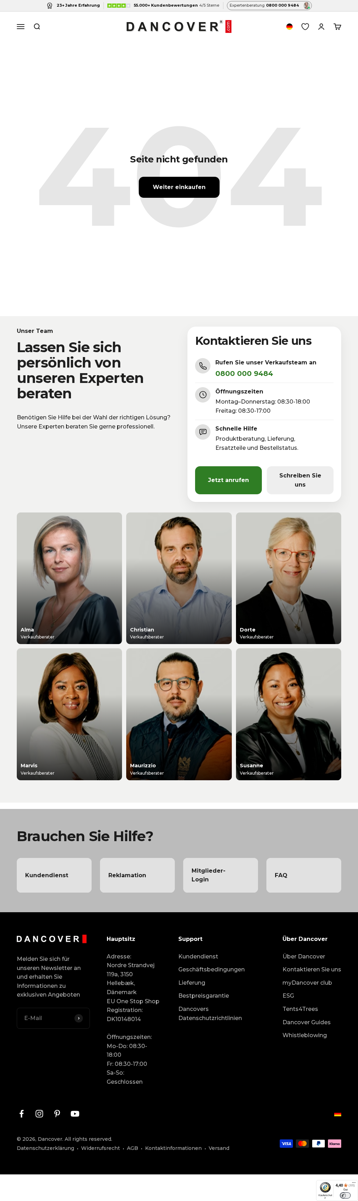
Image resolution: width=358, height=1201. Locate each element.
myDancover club (307, 982)
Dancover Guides (306, 1022)
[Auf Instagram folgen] (39, 1113)
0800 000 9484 (244, 373)
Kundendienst (198, 956)
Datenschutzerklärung (45, 1148)
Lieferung (191, 982)
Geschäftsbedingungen (211, 969)
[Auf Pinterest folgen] (57, 1113)
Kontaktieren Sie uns (311, 969)
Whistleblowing (304, 1035)
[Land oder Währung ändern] (289, 26)
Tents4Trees (300, 1009)
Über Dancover (303, 956)
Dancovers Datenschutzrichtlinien (210, 1013)
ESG (288, 995)
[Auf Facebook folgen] (21, 1113)
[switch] (345, 1195)
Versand (219, 1148)
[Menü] (354, 1184)
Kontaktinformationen (173, 1148)
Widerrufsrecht (100, 1148)
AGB (132, 1148)
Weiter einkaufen (179, 187)
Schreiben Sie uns (300, 480)
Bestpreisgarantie (203, 995)
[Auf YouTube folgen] (75, 1113)
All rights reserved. (88, 1139)
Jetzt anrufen (228, 480)
